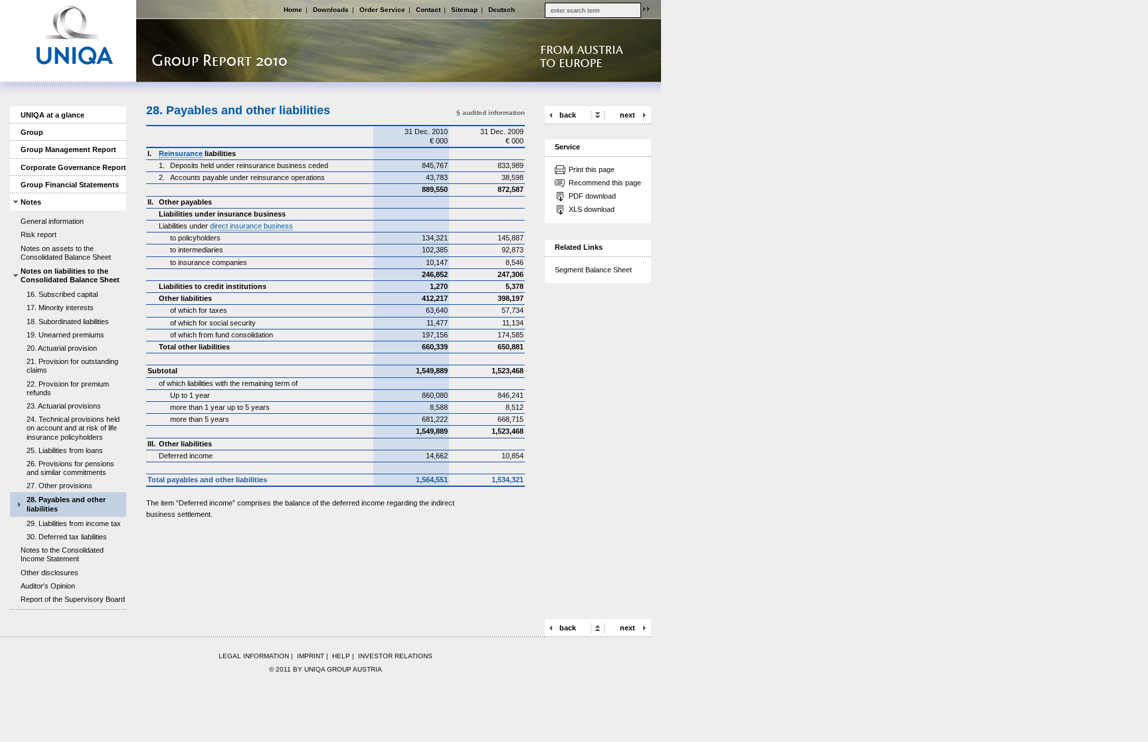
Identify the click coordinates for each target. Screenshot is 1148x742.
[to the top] (598, 628)
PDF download (592, 196)
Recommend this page (605, 183)
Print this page (592, 169)
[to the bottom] (598, 114)
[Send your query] (646, 9)
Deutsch (501, 9)
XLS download (592, 209)
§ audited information (490, 112)
